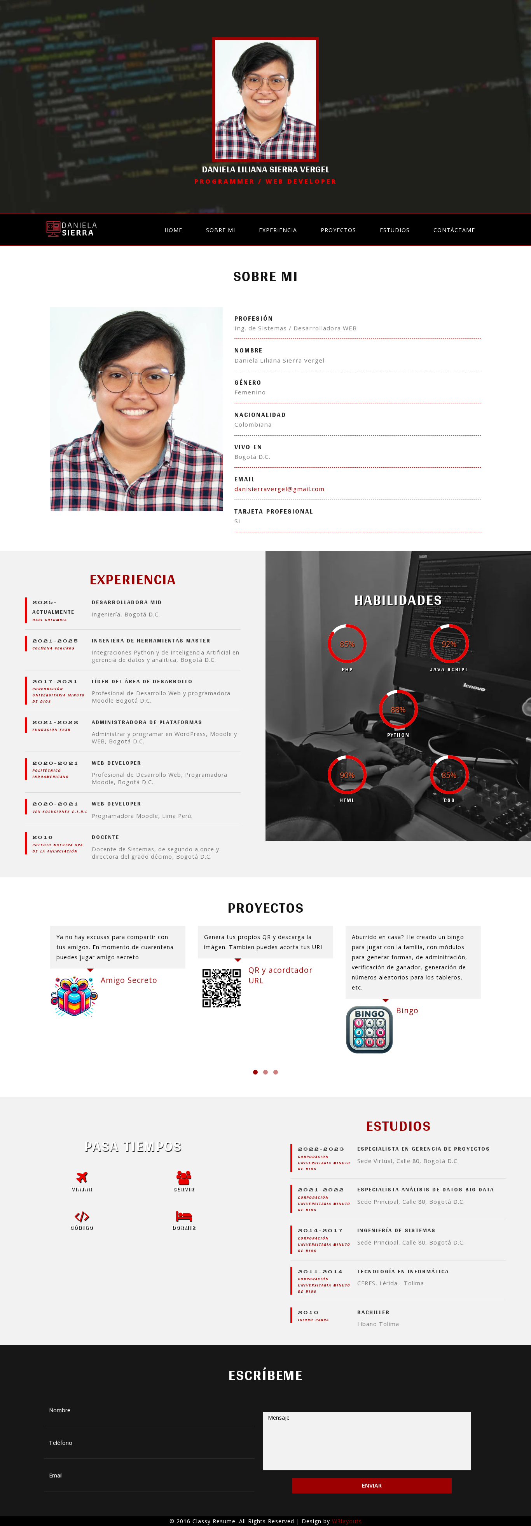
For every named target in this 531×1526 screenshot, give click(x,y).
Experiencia (278, 230)
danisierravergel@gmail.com (279, 489)
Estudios (395, 230)
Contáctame (454, 230)
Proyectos (338, 230)
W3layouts (347, 1521)
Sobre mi (220, 230)
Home (173, 230)
